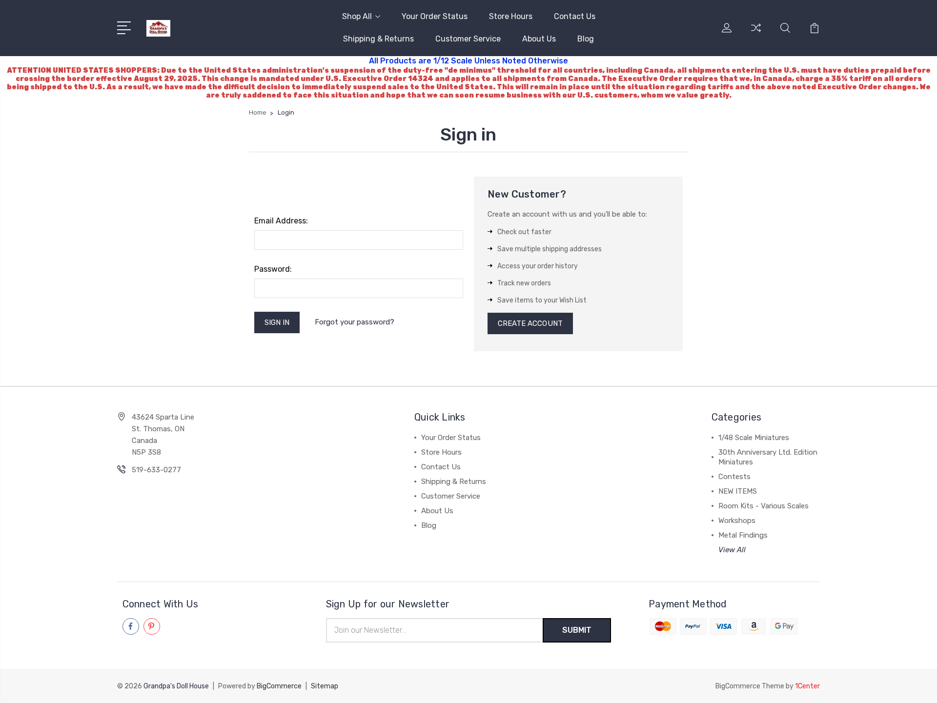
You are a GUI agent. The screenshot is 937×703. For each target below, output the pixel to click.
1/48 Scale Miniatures (753, 437)
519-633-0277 (156, 469)
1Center (807, 686)
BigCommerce (279, 686)
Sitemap (324, 686)
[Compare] (756, 33)
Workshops (736, 520)
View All (732, 549)
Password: (273, 269)
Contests (734, 476)
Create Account (530, 323)
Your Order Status (435, 16)
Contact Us (574, 16)
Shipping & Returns (378, 38)
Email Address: (281, 220)
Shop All (357, 16)
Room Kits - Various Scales (763, 506)
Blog (585, 38)
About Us (539, 38)
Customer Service (468, 38)
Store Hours (510, 16)
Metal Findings (743, 535)
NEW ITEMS (737, 491)
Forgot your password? (354, 322)
